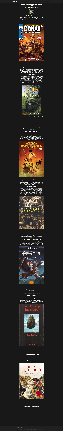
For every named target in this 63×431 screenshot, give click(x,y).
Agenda (42, 1)
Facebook (29, 418)
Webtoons (23, 1)
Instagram (33, 418)
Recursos (39, 1)
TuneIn (31, 422)
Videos (47, 1)
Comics (29, 1)
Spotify (33, 421)
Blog (36, 1)
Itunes (36, 421)
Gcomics (15, 1)
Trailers (32, 1)
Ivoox (38, 421)
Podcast (26, 1)
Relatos (34, 1)
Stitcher (40, 421)
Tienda (45, 1)
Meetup (50, 1)
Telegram (26, 418)
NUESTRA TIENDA (39, 414)
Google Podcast (29, 421)
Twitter (37, 418)
